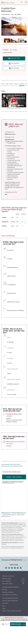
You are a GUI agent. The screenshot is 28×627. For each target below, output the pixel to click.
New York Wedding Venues (18, 513)
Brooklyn (21, 524)
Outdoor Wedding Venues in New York (13, 530)
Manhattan (15, 524)
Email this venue (14, 477)
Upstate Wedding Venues (9, 514)
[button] (4, 25)
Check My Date (16, 624)
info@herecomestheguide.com (17, 548)
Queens (6, 526)
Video (7, 83)
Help (3, 605)
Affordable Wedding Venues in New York (10, 532)
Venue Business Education (10, 598)
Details (22, 83)
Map (26, 83)
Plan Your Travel (7, 583)
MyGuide (4, 589)
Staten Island (12, 526)
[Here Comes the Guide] (7, 2)
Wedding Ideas (6, 578)
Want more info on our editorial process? (12, 466)
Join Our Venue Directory (10, 600)
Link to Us (5, 603)
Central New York (10, 527)
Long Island (18, 526)
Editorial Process (7, 592)
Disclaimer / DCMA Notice (9, 594)
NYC (11, 524)
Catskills (3, 527)
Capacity (16, 83)
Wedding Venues (5, 513)
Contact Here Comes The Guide (11, 610)
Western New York (12, 529)
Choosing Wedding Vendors (10, 587)
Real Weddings (6, 581)
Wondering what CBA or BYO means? (11, 464)
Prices (11, 83)
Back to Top (23, 578)
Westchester (4, 529)
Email (3, 83)
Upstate (24, 526)
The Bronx (8, 537)
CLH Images (14, 34)
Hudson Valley (18, 527)
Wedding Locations (8, 576)
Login (4, 608)
